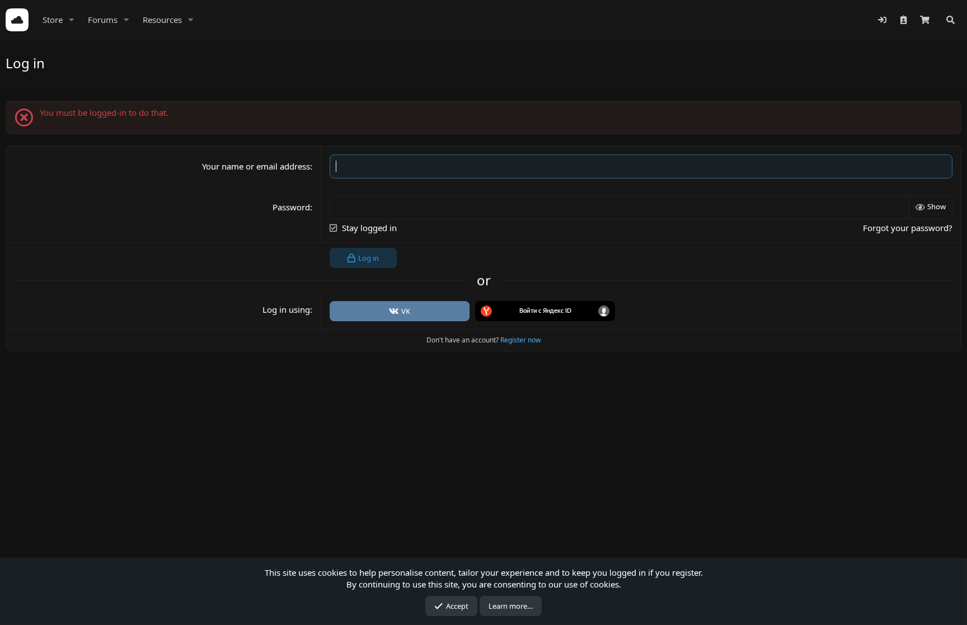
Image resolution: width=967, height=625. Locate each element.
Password (291, 207)
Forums (103, 19)
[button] (71, 19)
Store (53, 19)
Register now (520, 340)
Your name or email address (256, 166)
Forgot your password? (907, 227)
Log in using (286, 309)
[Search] (950, 19)
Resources (162, 19)
